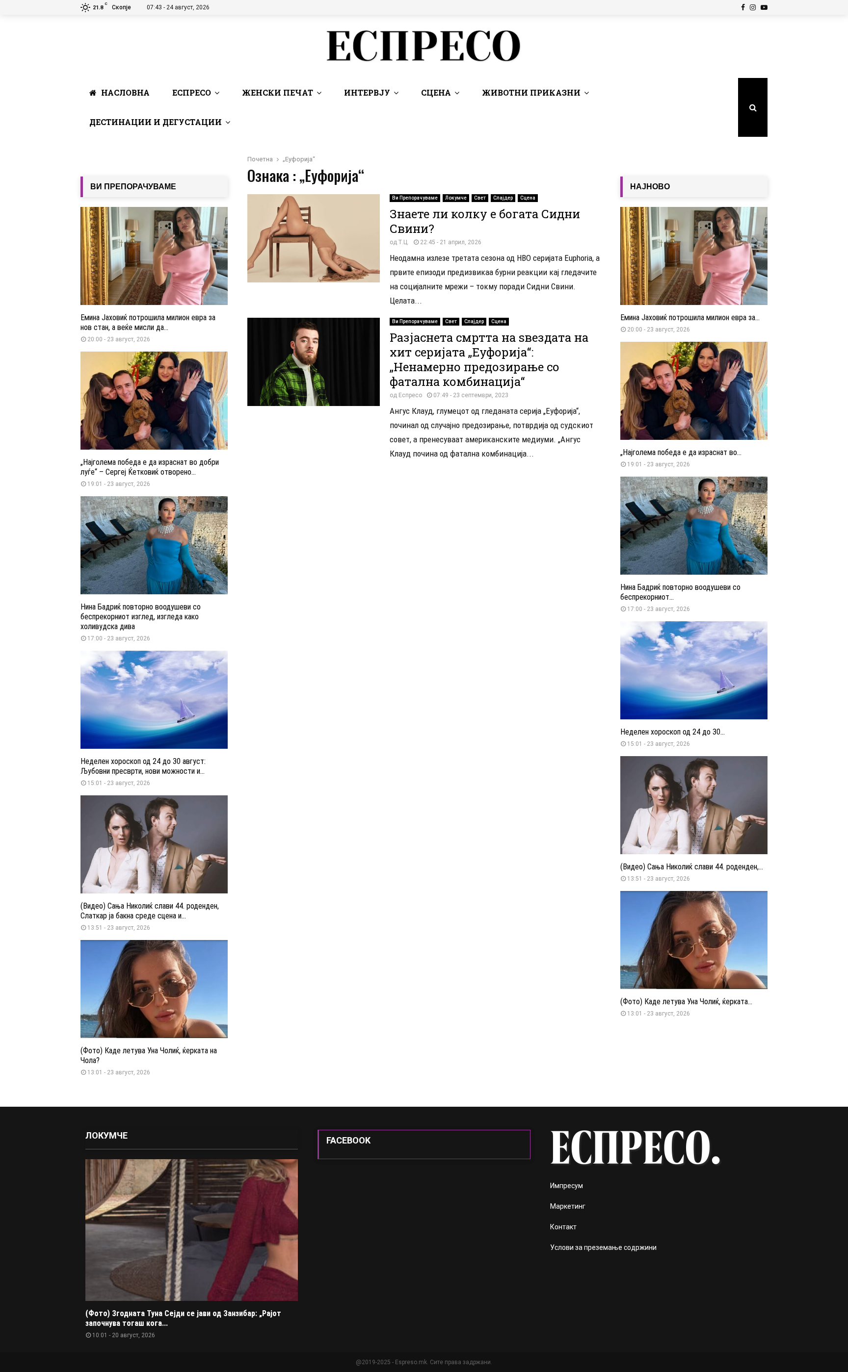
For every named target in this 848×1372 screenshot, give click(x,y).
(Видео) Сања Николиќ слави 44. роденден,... (691, 866)
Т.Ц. (403, 242)
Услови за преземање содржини (603, 1247)
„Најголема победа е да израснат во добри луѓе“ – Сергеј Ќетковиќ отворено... (149, 467)
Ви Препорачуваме (415, 198)
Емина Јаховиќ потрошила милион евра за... (690, 317)
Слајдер (503, 198)
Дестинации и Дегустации (155, 122)
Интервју (367, 92)
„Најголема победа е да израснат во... (681, 452)
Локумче (456, 198)
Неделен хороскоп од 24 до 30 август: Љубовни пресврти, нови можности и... (143, 766)
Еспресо (191, 92)
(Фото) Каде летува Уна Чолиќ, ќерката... (686, 1001)
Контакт (563, 1227)
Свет (480, 198)
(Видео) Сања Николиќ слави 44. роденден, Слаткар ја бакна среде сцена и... (149, 910)
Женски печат (277, 92)
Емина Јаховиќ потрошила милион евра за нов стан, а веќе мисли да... (147, 322)
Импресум (566, 1186)
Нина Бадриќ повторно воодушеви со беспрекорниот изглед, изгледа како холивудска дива (140, 616)
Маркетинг (567, 1206)
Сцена (436, 92)
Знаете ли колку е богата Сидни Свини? (485, 221)
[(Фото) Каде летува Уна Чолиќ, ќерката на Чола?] (154, 989)
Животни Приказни (531, 92)
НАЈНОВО (650, 186)
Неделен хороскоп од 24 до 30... (672, 732)
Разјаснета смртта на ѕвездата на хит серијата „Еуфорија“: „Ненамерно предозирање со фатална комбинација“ (489, 359)
